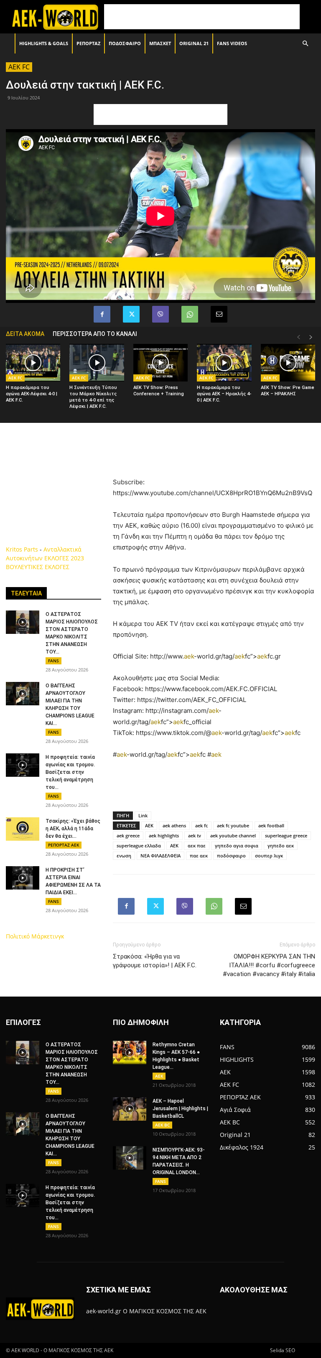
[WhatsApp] (189, 314)
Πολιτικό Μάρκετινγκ (35, 936)
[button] (305, 44)
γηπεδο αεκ (281, 845)
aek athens (174, 825)
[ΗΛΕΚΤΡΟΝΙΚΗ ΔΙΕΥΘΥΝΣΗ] (219, 314)
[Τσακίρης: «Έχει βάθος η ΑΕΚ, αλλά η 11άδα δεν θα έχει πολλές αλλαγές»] (22, 829)
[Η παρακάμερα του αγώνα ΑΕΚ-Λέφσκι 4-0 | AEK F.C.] (33, 362)
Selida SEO (282, 1350)
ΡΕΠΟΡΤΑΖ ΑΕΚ (63, 845)
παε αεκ (199, 855)
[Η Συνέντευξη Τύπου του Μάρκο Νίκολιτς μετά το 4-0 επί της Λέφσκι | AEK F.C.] (96, 362)
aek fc (201, 825)
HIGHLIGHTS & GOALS (43, 43)
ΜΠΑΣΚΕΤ (160, 43)
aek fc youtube (233, 825)
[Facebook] (102, 314)
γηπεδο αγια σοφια (236, 845)
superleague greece (286, 835)
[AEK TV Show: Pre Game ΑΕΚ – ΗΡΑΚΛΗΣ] (288, 362)
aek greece (128, 835)
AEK (149, 825)
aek (189, 656)
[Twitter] (131, 314)
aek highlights (164, 835)
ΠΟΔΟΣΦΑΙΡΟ (125, 43)
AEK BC (162, 1125)
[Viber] (160, 314)
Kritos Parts (22, 549)
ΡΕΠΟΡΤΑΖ (88, 43)
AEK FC (19, 66)
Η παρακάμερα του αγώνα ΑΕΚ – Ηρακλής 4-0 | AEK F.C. (224, 394)
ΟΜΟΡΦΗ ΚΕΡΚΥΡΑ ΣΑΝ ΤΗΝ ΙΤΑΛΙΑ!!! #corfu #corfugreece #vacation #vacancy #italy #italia (269, 965)
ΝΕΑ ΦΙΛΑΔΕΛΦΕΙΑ (160, 855)
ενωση (124, 855)
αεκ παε (197, 845)
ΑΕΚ (174, 845)
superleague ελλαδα (139, 845)
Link (143, 815)
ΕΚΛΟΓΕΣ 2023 (64, 558)
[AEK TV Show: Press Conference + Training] (160, 362)
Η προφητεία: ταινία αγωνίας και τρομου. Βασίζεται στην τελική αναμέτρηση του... (70, 772)
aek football (271, 825)
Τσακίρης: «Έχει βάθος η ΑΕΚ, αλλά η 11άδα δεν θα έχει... (73, 828)
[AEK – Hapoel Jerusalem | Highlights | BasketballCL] (129, 1109)
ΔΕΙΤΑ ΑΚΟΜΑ (25, 334)
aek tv (194, 835)
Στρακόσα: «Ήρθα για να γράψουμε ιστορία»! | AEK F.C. (154, 961)
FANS (53, 661)
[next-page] (311, 337)
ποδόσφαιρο (231, 855)
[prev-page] (298, 337)
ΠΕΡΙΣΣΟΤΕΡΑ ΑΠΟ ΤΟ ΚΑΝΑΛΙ (95, 334)
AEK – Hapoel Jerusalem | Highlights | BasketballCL (180, 1108)
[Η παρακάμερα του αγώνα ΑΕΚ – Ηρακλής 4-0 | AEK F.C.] (224, 362)
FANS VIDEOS (232, 43)
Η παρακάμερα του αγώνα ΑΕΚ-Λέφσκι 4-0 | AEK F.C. (31, 394)
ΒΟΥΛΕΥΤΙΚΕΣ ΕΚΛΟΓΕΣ (37, 567)
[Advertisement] (202, 16)
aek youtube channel (233, 835)
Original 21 (194, 43)
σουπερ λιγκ (269, 855)
